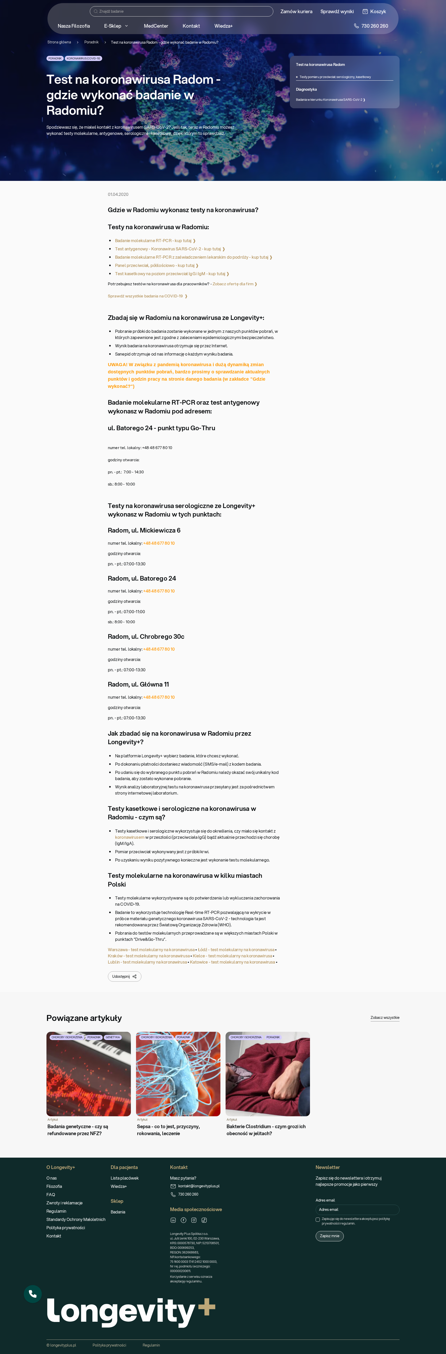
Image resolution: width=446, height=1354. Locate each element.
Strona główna (59, 42)
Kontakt (53, 1236)
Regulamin (56, 1211)
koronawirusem (130, 837)
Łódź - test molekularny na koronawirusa (236, 949)
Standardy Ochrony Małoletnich (76, 1219)
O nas (51, 1178)
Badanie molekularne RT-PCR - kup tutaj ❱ (155, 240)
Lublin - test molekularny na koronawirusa (147, 962)
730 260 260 (188, 1194)
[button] (33, 1294)
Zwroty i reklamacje (64, 1203)
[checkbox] (318, 1220)
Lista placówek (125, 1178)
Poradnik (91, 42)
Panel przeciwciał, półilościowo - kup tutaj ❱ (157, 265)
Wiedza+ (119, 1186)
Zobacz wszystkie (385, 1017)
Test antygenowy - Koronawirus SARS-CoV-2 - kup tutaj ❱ (170, 249)
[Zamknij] (42, 1285)
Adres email (325, 1200)
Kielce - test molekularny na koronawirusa (232, 956)
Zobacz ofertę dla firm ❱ (235, 284)
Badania (118, 1212)
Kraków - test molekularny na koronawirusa (149, 956)
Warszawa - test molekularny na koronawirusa (151, 949)
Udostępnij (121, 976)
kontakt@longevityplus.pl (199, 1186)
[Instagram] (194, 1220)
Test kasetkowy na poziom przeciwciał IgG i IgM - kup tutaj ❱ (172, 273)
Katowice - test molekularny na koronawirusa (232, 962)
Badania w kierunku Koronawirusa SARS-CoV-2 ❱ (330, 99)
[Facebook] (183, 1220)
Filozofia (54, 1186)
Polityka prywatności (65, 1227)
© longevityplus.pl (61, 1345)
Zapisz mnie (329, 1235)
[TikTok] (204, 1220)
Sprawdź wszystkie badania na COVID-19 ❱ (148, 296)
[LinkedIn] (173, 1220)
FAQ (50, 1194)
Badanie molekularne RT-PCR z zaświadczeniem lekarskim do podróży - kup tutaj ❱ (194, 257)
